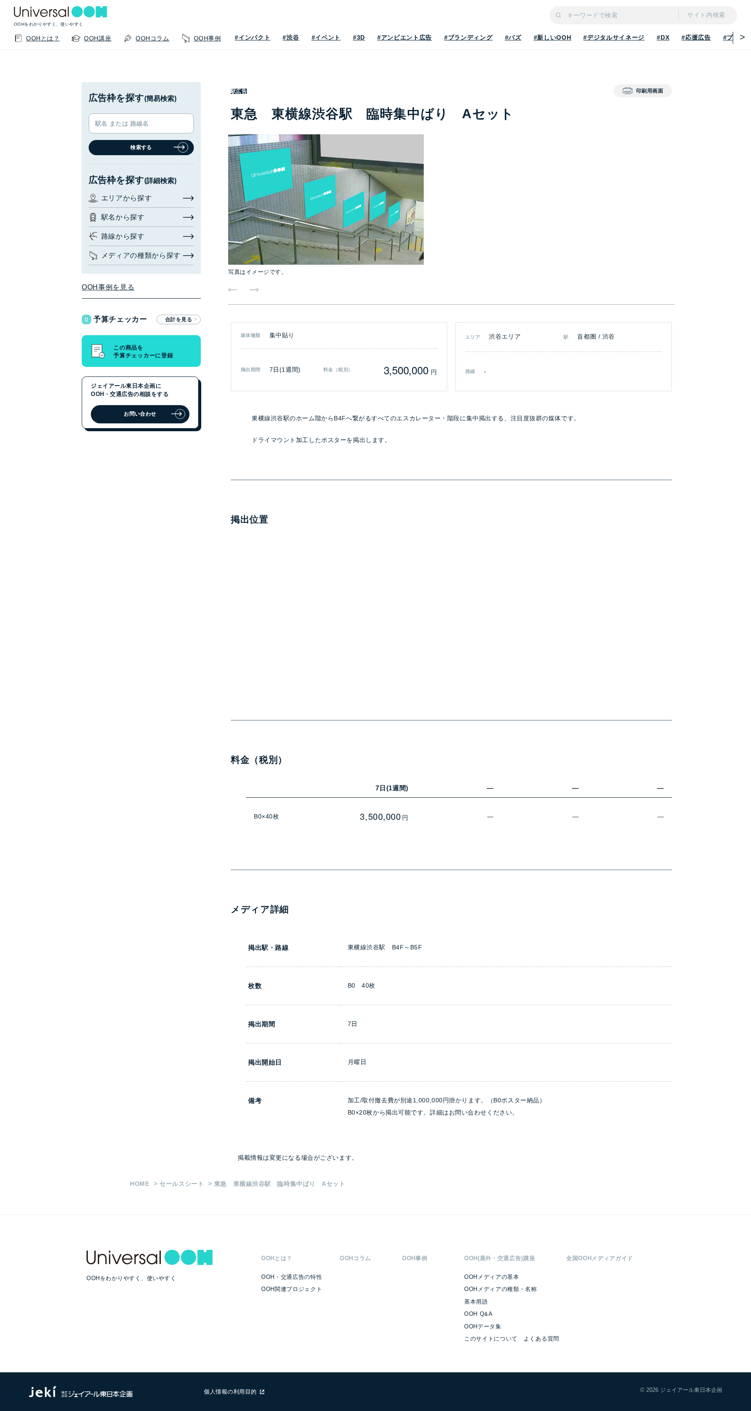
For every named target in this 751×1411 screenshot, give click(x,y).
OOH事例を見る (108, 287)
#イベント (326, 37)
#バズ (513, 37)
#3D (359, 37)
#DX (663, 37)
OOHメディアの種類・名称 (500, 1289)
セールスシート (182, 1183)
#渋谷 (290, 37)
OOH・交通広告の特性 (291, 1277)
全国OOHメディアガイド (599, 1258)
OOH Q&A (478, 1314)
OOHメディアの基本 (491, 1277)
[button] (739, 37)
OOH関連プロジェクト (291, 1289)
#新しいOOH (553, 37)
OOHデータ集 (483, 1326)
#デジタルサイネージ (614, 37)
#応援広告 (696, 37)
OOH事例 (414, 1258)
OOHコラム (355, 1258)
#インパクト (252, 37)
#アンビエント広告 (404, 37)
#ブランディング (468, 37)
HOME (140, 1183)
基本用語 (476, 1301)
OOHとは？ (276, 1258)
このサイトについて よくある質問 (511, 1338)
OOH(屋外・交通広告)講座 (499, 1258)
